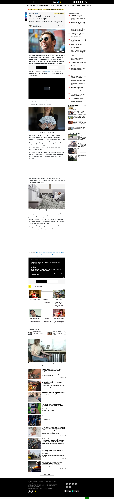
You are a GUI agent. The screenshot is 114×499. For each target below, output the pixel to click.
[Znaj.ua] (57, 2)
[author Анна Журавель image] (30, 26)
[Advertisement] (46, 168)
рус (32, 1)
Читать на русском (59, 13)
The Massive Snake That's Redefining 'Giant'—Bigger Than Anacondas (79, 117)
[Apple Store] (68, 491)
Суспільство (67, 5)
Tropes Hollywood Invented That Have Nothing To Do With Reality (79, 108)
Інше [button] (88, 5)
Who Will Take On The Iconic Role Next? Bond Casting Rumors (35, 320)
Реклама (40, 488)
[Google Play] (75, 491)
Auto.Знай (51, 5)
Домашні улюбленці (42, 5)
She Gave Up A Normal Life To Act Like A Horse (46, 301)
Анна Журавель (35, 25)
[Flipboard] (80, 2)
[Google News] (76, 484)
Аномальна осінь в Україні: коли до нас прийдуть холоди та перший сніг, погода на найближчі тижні (46, 270)
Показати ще (61, 277)
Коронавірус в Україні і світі (49, 9)
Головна (29, 5)
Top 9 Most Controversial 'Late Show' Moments (46, 320)
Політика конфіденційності (33, 488)
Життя (57, 5)
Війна (61, 5)
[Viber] (76, 2)
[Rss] (78, 2)
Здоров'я (78, 5)
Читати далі (47, 474)
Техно (73, 5)
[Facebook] (26, 13)
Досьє (34, 5)
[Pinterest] (82, 2)
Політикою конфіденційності (59, 497)
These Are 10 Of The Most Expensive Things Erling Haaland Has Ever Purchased (79, 113)
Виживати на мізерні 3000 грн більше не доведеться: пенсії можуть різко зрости (45, 263)
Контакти (50, 488)
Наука (83, 5)
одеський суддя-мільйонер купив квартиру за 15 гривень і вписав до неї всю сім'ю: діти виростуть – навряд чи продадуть (46, 254)
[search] (86, 2)
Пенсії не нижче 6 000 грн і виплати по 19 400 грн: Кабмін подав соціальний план (47, 273)
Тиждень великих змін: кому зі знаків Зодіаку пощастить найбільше (45, 266)
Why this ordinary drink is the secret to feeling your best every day (79, 128)
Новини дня (60, 9)
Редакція (45, 488)
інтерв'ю (47, 71)
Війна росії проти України (36, 9)
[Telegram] (74, 2)
